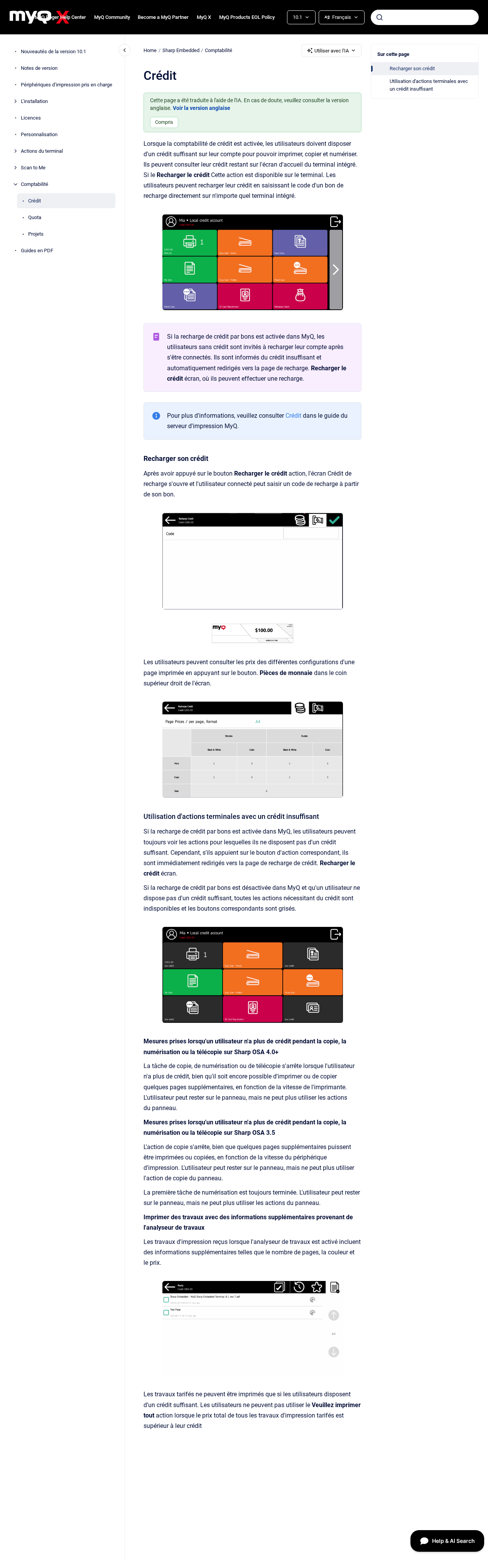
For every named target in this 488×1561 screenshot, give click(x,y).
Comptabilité (34, 184)
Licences (31, 118)
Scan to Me (33, 167)
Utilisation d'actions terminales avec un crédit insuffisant (429, 85)
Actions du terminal (42, 151)
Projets (36, 234)
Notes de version (39, 68)
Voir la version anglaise (201, 108)
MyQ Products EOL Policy (247, 17)
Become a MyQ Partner (163, 17)
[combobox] (424, 17)
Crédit (34, 201)
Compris (164, 122)
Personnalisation (39, 134)
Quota (34, 217)
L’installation (34, 101)
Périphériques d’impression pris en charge (66, 85)
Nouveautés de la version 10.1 (53, 51)
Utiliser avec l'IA (331, 51)
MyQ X (204, 17)
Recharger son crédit (412, 68)
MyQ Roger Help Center (60, 17)
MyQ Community (112, 17)
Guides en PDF (37, 250)
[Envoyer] (379, 17)
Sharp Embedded (180, 50)
